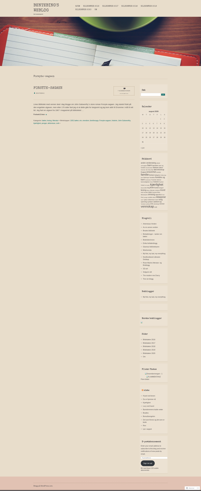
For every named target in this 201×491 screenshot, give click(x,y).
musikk (146, 192)
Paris (142, 197)
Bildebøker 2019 (149, 6)
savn (142, 199)
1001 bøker (74, 120)
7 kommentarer (124, 90)
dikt (147, 169)
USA (151, 204)
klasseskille (144, 187)
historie (114, 120)
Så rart (145, 269)
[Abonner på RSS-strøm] (142, 390)
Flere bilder (145, 379)
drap (149, 170)
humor (161, 182)
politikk (150, 197)
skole (156, 200)
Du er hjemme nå (149, 399)
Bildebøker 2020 (83, 10)
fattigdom (157, 175)
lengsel (161, 188)
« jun (142, 148)
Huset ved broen (149, 396)
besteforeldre (149, 167)
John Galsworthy (124, 120)
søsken (156, 202)
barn (149, 165)
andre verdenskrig (148, 163)
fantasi (151, 175)
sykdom (150, 202)
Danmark (143, 169)
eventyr (158, 172)
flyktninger (146, 177)
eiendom (86, 120)
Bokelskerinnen (149, 240)
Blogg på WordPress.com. (43, 486)
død (155, 170)
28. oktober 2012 (124, 93)
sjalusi (146, 200)
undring (148, 204)
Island (142, 185)
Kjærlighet (147, 403)
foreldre (152, 177)
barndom (155, 165)
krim (152, 187)
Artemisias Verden (150, 224)
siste (146, 390)
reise (154, 197)
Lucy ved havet (148, 406)
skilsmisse (51, 123)
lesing (49, 120)
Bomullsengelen (149, 416)
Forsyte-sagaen (48, 88)
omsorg (151, 194)
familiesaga (94, 120)
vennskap (147, 206)
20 (153, 133)
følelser (159, 180)
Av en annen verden (150, 227)
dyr (152, 170)
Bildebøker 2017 (110, 6)
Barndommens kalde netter (153, 409)
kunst (156, 188)
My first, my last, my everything (154, 253)
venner (161, 204)
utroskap (156, 204)
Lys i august (147, 429)
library (148, 190)
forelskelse (148, 179)
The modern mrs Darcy (151, 275)
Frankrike (154, 180)
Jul (145, 185)
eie (80, 120)
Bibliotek (156, 167)
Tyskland (143, 204)
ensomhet (151, 172)
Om (96, 10)
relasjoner (161, 197)
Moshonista (147, 250)
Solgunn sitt (147, 272)
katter (148, 185)
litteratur (55, 120)
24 (142, 137)
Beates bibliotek (149, 231)
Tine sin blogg (148, 279)
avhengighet (144, 165)
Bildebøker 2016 (91, 6)
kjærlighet (37, 123)
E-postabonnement (151, 442)
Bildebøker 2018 (129, 6)
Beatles (146, 413)
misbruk (157, 190)
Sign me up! (147, 463)
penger (44, 123)
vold (155, 207)
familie (145, 174)
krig (148, 188)
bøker (44, 120)
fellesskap (163, 175)
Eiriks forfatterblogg (150, 243)
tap (161, 202)
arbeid (158, 163)
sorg (161, 199)
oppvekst (158, 194)
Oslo (163, 194)
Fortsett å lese (39, 114)
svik (57, 123)
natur (150, 192)
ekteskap (160, 170)
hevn (151, 182)
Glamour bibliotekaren (151, 247)
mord (162, 190)
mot (142, 192)
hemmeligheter (145, 182)
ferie (142, 177)
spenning (144, 202)
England (143, 172)
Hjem (77, 6)
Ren (144, 425)
